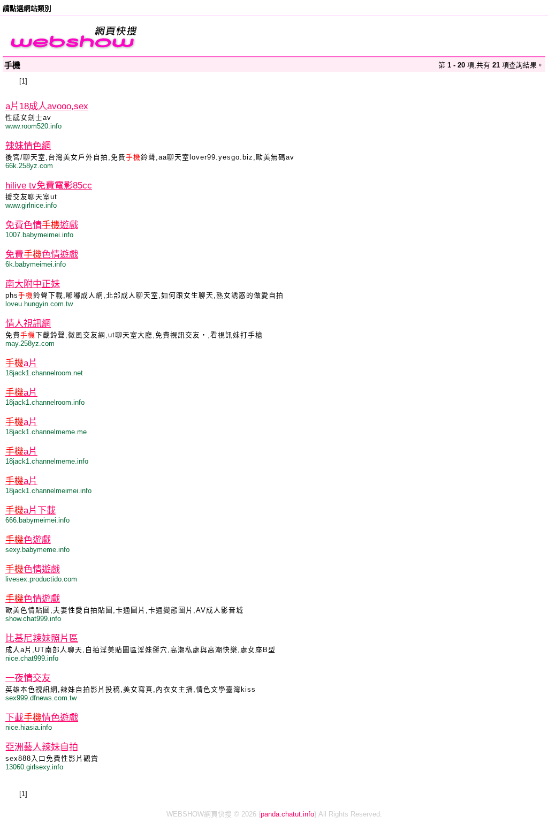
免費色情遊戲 (41, 225)
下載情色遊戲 (41, 718)
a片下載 (30, 510)
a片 (21, 363)
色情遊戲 (32, 569)
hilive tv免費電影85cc (48, 185)
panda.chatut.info (287, 814)
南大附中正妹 (32, 284)
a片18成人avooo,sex (46, 106)
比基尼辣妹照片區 (41, 638)
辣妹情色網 (28, 146)
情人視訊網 (28, 324)
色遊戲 (28, 540)
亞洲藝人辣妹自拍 (41, 747)
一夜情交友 (28, 678)
